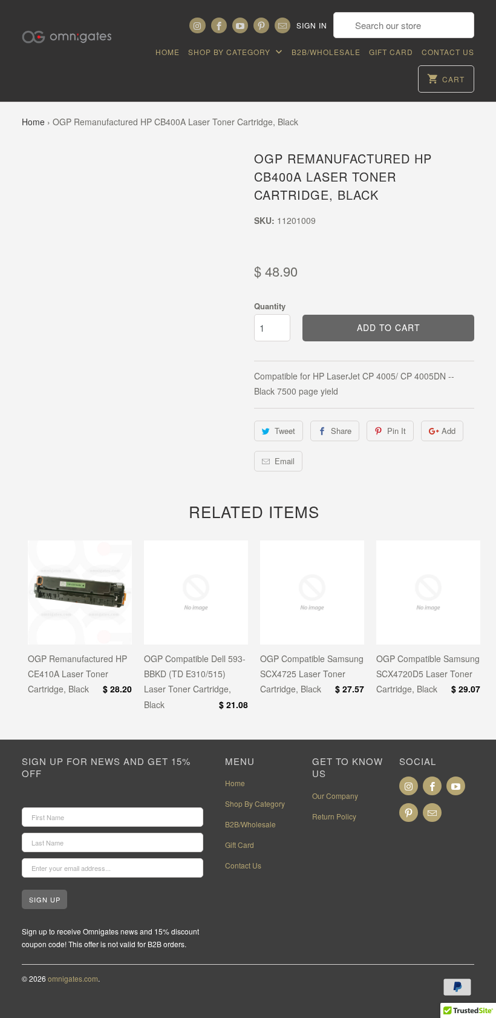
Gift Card (391, 52)
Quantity (270, 306)
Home (167, 52)
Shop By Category (230, 52)
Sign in (311, 25)
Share (341, 430)
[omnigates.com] (74, 30)
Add (448, 430)
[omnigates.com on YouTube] (240, 25)
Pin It (396, 430)
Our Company (335, 795)
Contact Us (448, 52)
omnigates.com (73, 978)
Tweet (285, 430)
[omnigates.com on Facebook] (219, 25)
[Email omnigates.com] (282, 25)
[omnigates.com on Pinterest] (261, 25)
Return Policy (334, 816)
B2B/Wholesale (326, 52)
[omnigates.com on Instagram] (197, 25)
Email (285, 461)
